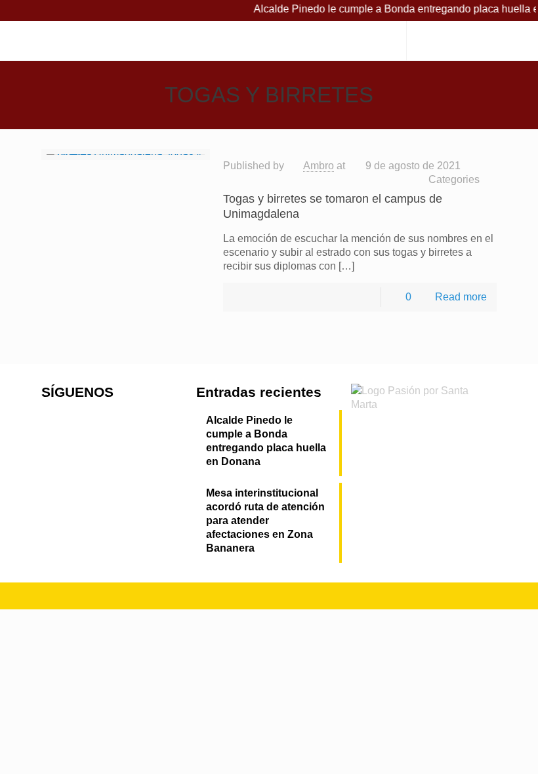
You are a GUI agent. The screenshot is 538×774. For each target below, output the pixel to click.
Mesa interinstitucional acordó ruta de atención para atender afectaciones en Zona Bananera (265, 520)
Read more (461, 296)
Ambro (318, 165)
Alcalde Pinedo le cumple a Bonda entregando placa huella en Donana (266, 441)
